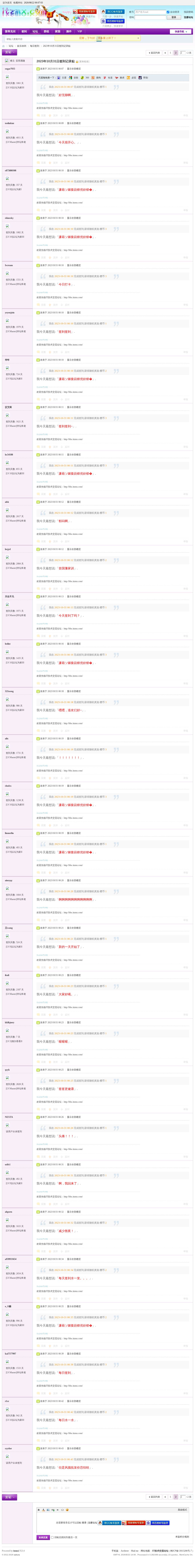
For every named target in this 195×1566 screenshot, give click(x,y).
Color (43, 1510)
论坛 (35, 31)
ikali (7, 975)
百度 (64, 77)
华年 (7, 360)
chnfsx (8, 786)
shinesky (9, 218)
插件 (69, 31)
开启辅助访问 (192, 2)
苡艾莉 (8, 407)
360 (87, 77)
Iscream (9, 265)
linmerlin (9, 833)
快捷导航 (179, 31)
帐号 (131, 12)
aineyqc (8, 880)
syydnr (8, 1448)
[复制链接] (84, 61)
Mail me (134, 1550)
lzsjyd (8, 549)
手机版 (115, 1550)
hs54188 (9, 454)
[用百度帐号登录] (113, 22)
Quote (58, 1510)
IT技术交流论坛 (160, 1550)
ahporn (8, 1211)
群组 (46, 31)
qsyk (7, 1069)
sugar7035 (10, 68)
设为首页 (7, 2)
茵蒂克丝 (10, 31)
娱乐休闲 (21, 46)
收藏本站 (17, 2)
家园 (57, 31)
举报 (185, 115)
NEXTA (9, 1117)
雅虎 (122, 77)
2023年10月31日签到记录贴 (56, 46)
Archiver (125, 1550)
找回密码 (188, 12)
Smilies (67, 1510)
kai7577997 (10, 1353)
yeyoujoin (9, 312)
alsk (7, 502)
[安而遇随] (7, 60)
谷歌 (76, 77)
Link (53, 1510)
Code (62, 1510)
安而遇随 (20, 60)
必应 (134, 77)
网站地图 (145, 1550)
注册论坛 (188, 17)
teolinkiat (9, 123)
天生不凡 (9, 596)
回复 (43, 115)
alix (6, 738)
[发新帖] (9, 52)
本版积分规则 (182, 1536)
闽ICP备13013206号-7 (181, 1550)
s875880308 (10, 170)
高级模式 (182, 1509)
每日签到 (34, 46)
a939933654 (10, 1259)
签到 (24, 31)
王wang (9, 928)
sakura (17, 1555)
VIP (80, 31)
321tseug (9, 691)
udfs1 (7, 1164)
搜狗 (98, 77)
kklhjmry (9, 1022)
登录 (84, 1522)
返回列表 (155, 52)
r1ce (7, 1401)
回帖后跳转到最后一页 (65, 1537)
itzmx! (16, 1550)
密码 (131, 17)
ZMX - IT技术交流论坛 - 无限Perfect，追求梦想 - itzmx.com (3, 46)
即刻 (145, 77)
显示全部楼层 (74, 68)
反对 (67, 115)
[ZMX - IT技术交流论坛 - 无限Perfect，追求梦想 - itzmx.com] (24, 16)
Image (48, 1510)
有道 (110, 77)
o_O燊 (8, 1306)
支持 (55, 115)
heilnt (7, 643)
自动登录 (174, 12)
